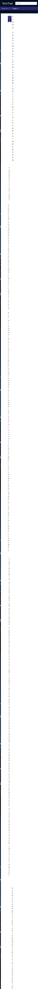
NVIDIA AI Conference (8, 426)
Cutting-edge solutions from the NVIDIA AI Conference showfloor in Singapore (13, 88)
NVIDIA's (8, 208)
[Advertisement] (20, 48)
